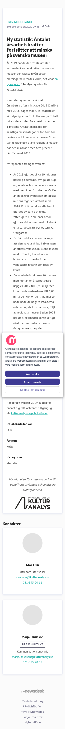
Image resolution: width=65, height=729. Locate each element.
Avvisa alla (32, 373)
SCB (9, 430)
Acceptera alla (33, 381)
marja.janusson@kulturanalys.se (32, 657)
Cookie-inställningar (32, 389)
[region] (33, 364)
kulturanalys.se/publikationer (29, 413)
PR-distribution (32, 706)
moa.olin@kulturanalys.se (32, 577)
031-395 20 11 (32, 582)
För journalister (32, 717)
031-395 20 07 (32, 662)
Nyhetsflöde (32, 722)
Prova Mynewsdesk (32, 711)
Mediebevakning (33, 701)
